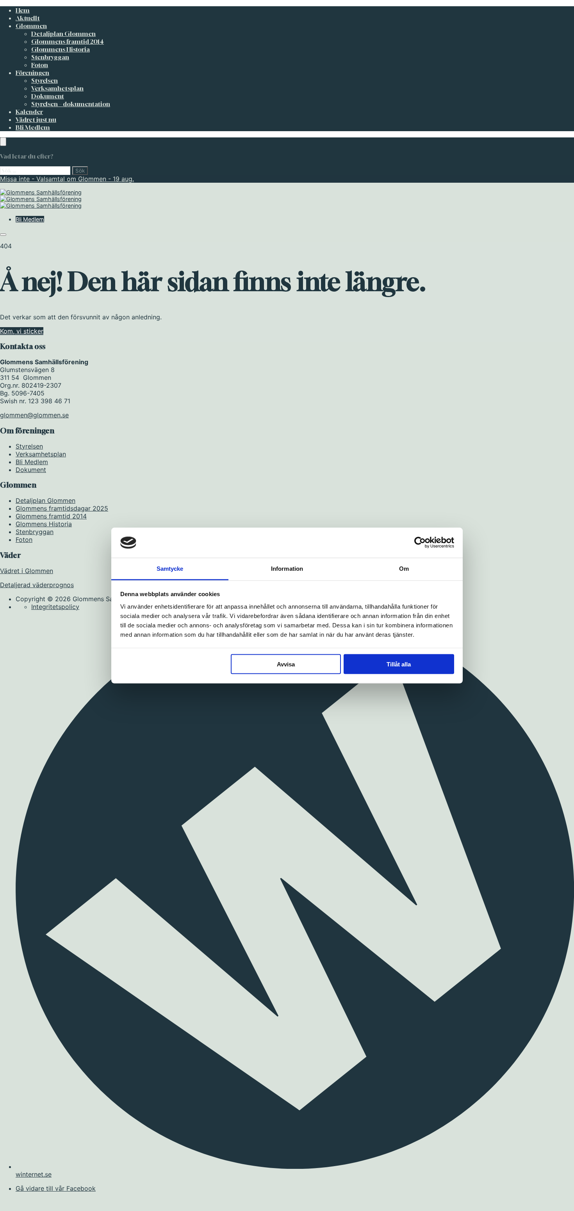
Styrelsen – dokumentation (70, 104)
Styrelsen (44, 80)
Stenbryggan (50, 57)
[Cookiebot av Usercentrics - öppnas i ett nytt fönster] (420, 543)
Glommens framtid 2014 (67, 41)
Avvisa (286, 664)
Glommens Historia (60, 49)
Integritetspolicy (55, 607)
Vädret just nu (36, 119)
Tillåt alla (399, 664)
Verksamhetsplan (57, 88)
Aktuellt (28, 18)
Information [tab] (287, 568)
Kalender (29, 112)
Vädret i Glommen (26, 571)
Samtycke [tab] (170, 568)
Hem (23, 10)
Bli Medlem (33, 127)
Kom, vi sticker (21, 331)
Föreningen (32, 73)
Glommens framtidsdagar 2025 (62, 508)
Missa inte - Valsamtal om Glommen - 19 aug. (67, 179)
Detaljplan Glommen (63, 33)
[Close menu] (3, 141)
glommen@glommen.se (34, 415)
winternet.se (34, 1174)
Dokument (47, 96)
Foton (39, 65)
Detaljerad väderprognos (37, 585)
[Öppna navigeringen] (3, 234)
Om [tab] (404, 568)
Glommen (31, 26)
